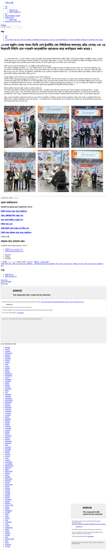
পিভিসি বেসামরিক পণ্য (15, 12)
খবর (6, 14)
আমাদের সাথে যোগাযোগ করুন (13, 21)
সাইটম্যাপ (36, 262)
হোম (6, 6)
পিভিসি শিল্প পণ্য (13, 10)
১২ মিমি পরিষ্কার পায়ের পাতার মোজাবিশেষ (44, 264)
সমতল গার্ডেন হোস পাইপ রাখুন (64, 264)
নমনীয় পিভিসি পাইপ (6, 264)
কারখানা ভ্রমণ (13, 19)
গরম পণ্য (30, 262)
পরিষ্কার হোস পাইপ (78, 264)
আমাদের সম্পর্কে (9, 18)
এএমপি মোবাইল (44, 262)
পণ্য (6, 8)
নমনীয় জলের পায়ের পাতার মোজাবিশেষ (22, 264)
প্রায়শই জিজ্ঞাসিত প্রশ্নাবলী (12, 16)
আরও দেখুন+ (4, 280)
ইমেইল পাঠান (4, 284)
